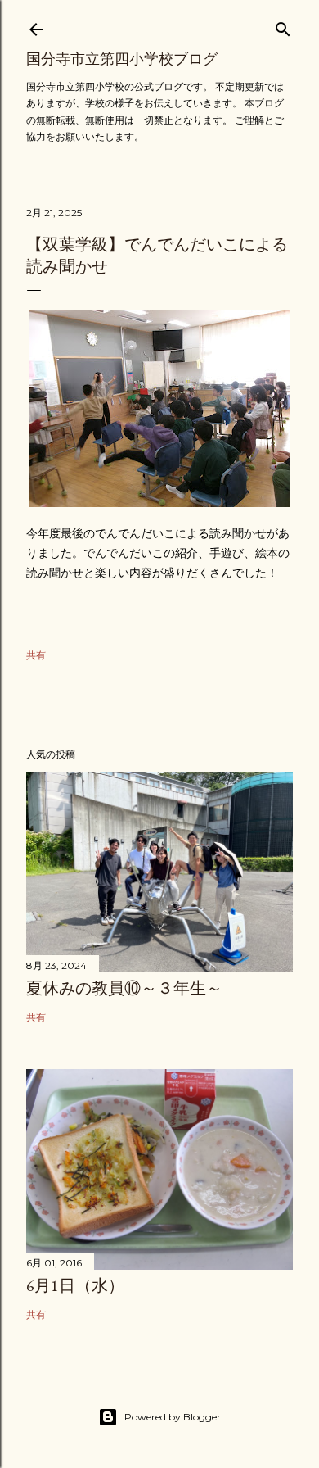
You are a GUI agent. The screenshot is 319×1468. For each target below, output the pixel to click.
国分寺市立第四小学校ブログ (122, 58)
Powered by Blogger (172, 1417)
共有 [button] (36, 655)
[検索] (283, 26)
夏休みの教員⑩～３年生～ (124, 988)
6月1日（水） (75, 1285)
